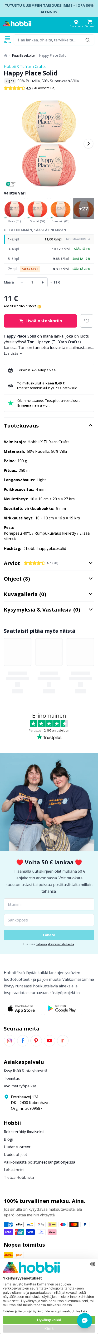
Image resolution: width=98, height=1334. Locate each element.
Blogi (8, 1139)
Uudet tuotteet (17, 1147)
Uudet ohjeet (15, 1154)
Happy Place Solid (52, 55)
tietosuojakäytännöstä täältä (55, 944)
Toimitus (12, 1078)
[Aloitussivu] (6, 55)
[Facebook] (23, 1040)
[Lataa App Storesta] (23, 1008)
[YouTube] (49, 1040)
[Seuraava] (88, 143)
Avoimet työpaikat (20, 1086)
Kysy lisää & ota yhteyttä (25, 1070)
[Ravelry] (63, 1040)
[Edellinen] (9, 143)
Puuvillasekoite (23, 55)
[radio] (49, 239)
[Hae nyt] (87, 40)
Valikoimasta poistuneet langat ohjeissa (39, 1162)
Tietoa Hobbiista (19, 1177)
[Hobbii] (17, 23)
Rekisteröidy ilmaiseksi (24, 1131)
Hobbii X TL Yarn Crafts (25, 66)
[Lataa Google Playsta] (63, 1008)
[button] (90, 23)
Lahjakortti (14, 1169)
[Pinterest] (36, 1040)
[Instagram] (9, 1040)
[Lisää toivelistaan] (86, 321)
